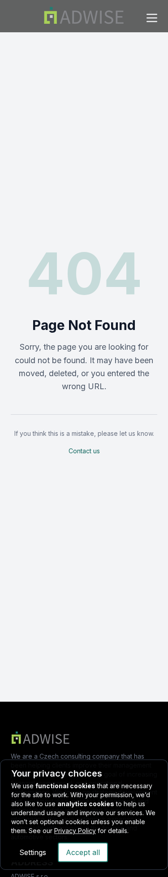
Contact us (84, 451)
